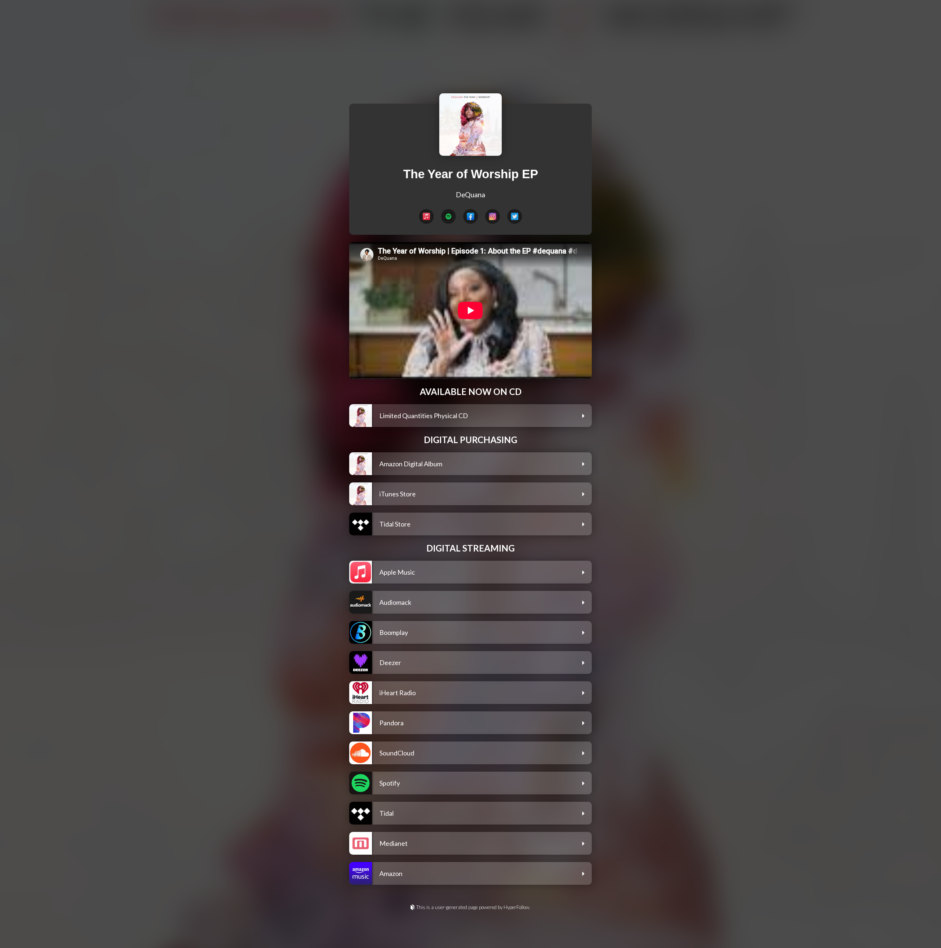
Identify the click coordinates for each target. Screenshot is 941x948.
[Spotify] (448, 216)
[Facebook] (470, 216)
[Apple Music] (426, 216)
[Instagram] (492, 216)
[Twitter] (514, 216)
